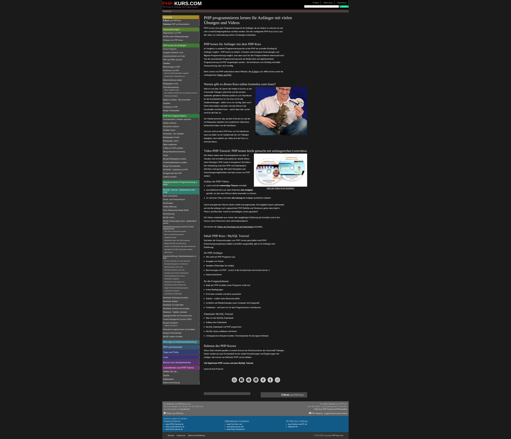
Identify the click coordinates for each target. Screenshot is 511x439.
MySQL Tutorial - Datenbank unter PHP (179, 191)
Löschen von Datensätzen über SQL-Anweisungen (180, 246)
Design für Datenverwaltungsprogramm (176, 288)
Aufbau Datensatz (170, 207)
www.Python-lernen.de (174, 429)
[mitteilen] (256, 380)
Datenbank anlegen (170, 301)
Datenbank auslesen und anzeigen (176, 308)
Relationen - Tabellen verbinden (175, 312)
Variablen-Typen (169, 130)
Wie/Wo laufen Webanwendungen (176, 37)
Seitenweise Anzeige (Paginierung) (175, 285)
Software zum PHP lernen (173, 40)
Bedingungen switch (170, 141)
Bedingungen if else (170, 84)
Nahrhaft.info (293, 427)
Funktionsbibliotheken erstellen (175, 162)
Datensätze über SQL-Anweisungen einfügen (178, 249)
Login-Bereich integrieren (172, 291)
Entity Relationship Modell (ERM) (176, 210)
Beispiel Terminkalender (172, 333)
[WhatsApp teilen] (234, 380)
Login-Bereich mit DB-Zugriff (173, 293)
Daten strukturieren (170, 196)
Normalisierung (168, 214)
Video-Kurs (328, 3)
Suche (166, 375)
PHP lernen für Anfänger (174, 45)
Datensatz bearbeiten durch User (174, 270)
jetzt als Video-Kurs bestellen (280, 188)
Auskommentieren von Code (174, 56)
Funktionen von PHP (171, 70)
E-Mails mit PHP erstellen (173, 148)
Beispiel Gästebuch (170, 323)
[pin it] (248, 380)
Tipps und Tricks (171, 352)
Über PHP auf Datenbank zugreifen (175, 231)
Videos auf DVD (224, 75)
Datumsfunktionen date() (172, 80)
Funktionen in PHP (170, 107)
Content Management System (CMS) (177, 319)
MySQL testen (168, 217)
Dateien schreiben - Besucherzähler (176, 100)
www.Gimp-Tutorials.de (235, 429)
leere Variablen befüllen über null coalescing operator (180, 93)
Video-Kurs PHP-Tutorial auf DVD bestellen (330, 409)
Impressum (342, 3)
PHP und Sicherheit (172, 347)
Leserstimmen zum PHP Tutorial (178, 368)
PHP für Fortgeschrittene (174, 116)
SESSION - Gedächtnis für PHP (175, 170)
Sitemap (171, 435)
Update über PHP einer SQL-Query (175, 243)
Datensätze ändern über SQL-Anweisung (177, 240)
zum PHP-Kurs (172, 21)
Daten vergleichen (170, 144)
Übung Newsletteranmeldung (174, 152)
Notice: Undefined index (171, 90)
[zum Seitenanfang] (255, 393)
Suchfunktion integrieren (171, 279)
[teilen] (263, 380)
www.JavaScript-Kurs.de (175, 427)
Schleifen (166, 103)
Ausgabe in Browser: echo (173, 53)
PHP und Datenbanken (176, 24)
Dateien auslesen (169, 123)
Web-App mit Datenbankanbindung (179, 342)
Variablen (166, 63)
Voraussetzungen (171, 29)
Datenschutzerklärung (171, 383)
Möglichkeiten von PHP (172, 33)
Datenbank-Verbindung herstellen (175, 298)
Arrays (165, 155)
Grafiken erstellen (170, 177)
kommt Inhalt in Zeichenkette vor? (174, 76)
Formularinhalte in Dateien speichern (177, 119)
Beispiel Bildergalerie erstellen (174, 159)
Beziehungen (168, 203)
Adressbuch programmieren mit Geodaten (179, 329)
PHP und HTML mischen (172, 60)
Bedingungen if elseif (171, 137)
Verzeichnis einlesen (171, 127)
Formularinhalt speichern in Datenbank (176, 264)
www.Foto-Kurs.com (234, 424)
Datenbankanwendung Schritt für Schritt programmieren (178, 228)
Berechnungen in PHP (171, 67)
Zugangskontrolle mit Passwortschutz (177, 316)
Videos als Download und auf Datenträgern (235, 227)
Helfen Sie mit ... (171, 371)
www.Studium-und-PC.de (297, 424)
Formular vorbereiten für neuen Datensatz (177, 261)
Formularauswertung (171, 87)
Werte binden (168, 252)
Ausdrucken (185, 409)
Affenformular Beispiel (171, 96)
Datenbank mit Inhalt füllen (173, 305)
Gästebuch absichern (171, 325)
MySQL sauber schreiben (173, 337)
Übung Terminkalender (171, 166)
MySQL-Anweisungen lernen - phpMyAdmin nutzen (180, 222)
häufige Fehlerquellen (171, 111)
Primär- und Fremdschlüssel (174, 199)
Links (165, 357)
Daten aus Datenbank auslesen (174, 234)
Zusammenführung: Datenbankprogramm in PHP (179, 257)
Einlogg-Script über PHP (172, 173)
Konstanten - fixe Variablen (173, 134)
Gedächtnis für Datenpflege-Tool (174, 282)
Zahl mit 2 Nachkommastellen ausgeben (176, 73)
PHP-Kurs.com (337, 435)
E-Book (316, 3)
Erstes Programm (170, 49)
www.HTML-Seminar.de (174, 424)
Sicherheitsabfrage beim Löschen (174, 276)
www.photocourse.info (235, 427)
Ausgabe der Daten (170, 237)
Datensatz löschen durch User (173, 267)
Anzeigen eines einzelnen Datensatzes (176, 273)
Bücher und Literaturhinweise (177, 362)
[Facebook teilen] (241, 380)
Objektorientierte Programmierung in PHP (180, 183)
